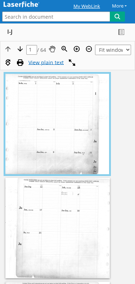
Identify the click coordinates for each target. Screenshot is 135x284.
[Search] (117, 17)
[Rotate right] (8, 63)
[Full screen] (72, 63)
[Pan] (52, 49)
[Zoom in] (77, 49)
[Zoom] (64, 49)
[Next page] (20, 49)
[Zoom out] (89, 49)
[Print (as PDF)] (20, 63)
